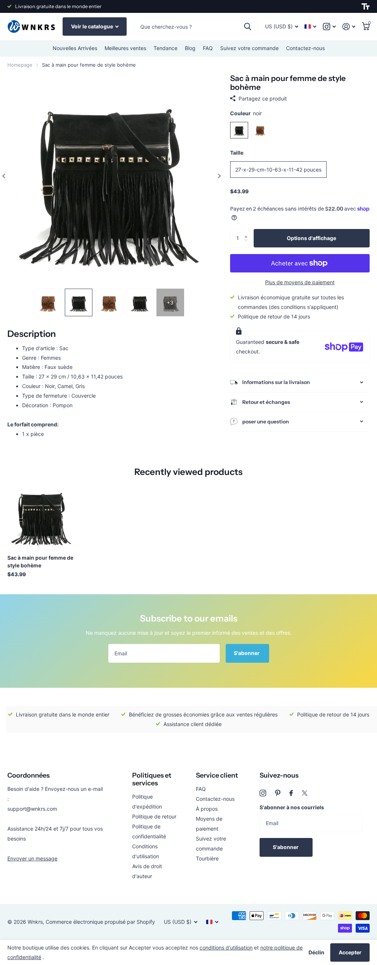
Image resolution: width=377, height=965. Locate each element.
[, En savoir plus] (329, 26)
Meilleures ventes (125, 48)
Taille (236, 152)
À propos (207, 809)
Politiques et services (151, 779)
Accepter (350, 952)
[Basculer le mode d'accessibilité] (366, 6)
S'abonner (247, 653)
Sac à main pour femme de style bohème (40, 561)
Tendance (165, 48)
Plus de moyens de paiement (300, 282)
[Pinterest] (278, 793)
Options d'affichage (311, 238)
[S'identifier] (349, 26)
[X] (304, 793)
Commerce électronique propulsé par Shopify (100, 922)
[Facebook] (291, 793)
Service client (217, 775)
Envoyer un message (32, 858)
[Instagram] (263, 793)
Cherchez (247, 26)
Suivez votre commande (249, 48)
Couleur (246, 113)
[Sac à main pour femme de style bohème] (41, 515)
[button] (248, 231)
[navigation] (3, 176)
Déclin (316, 952)
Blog (190, 48)
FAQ (208, 48)
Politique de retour (154, 816)
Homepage (19, 65)
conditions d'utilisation (226, 947)
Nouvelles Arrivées (75, 48)
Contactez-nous (305, 48)
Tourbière (207, 858)
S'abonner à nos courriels (292, 807)
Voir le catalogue (92, 26)
